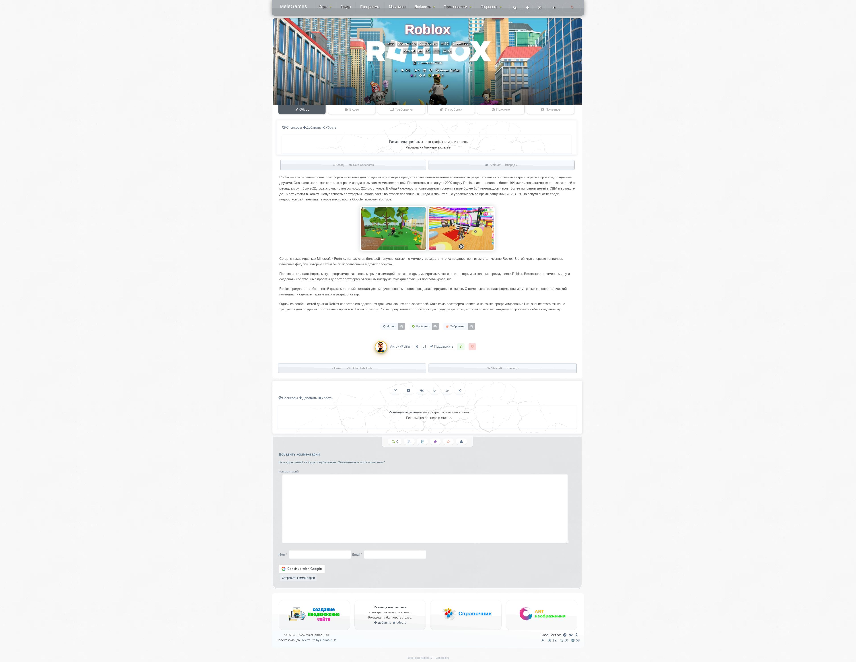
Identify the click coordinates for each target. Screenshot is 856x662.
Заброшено (461, 326)
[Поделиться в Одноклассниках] (434, 390)
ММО (445, 43)
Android (409, 51)
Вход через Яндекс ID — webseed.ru (428, 657)
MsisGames (293, 6)
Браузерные (428, 43)
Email (357, 554)
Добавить (422, 7)
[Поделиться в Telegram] (408, 390)
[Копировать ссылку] (395, 390)
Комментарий (289, 471)
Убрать (331, 127)
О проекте (489, 7)
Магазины (397, 7)
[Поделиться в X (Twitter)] (459, 390)
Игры (323, 7)
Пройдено (426, 326)
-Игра (390, 43)
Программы (370, 7)
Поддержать (443, 346)
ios (420, 51)
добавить (384, 622)
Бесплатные (407, 43)
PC (428, 51)
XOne (447, 51)
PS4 (436, 51)
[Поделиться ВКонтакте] (422, 390)
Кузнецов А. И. (326, 640)
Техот (305, 640)
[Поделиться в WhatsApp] (447, 390)
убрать (401, 622)
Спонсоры (294, 127)
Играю (394, 326)
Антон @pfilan (450, 70)
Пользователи (455, 7)
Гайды (346, 7)
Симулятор (460, 43)
